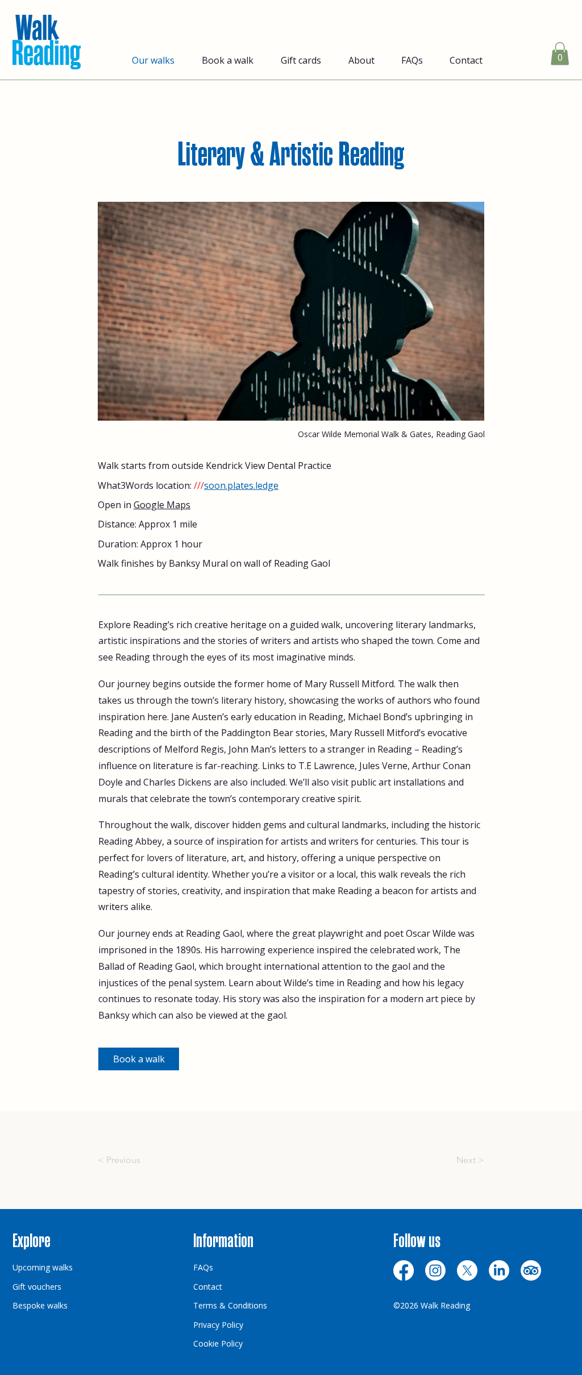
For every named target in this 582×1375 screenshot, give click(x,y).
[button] (559, 53)
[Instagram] (435, 1270)
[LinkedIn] (499, 1270)
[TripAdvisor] (531, 1270)
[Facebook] (403, 1270)
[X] (467, 1270)
